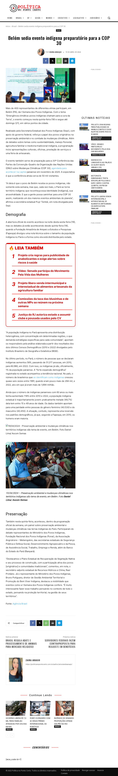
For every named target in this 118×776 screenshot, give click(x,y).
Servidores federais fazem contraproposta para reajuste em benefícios (60, 643)
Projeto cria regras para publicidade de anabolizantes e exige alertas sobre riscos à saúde (43, 259)
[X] (52, 61)
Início (8, 26)
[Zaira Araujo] (41, 52)
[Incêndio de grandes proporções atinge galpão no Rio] (64, 708)
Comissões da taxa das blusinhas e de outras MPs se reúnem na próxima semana (43, 302)
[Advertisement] (98, 89)
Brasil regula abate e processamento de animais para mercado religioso (21, 643)
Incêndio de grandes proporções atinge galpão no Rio (64, 721)
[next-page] (12, 735)
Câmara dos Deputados (97, 138)
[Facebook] (46, 61)
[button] (108, 18)
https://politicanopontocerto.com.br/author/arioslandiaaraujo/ (49, 664)
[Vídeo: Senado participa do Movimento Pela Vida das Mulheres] (84, 146)
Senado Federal (98, 155)
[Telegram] (72, 61)
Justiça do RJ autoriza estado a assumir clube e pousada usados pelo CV (44, 316)
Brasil (14, 26)
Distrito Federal (98, 171)
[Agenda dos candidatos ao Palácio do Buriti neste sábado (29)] (84, 162)
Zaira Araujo (55, 52)
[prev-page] (7, 735)
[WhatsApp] (59, 61)
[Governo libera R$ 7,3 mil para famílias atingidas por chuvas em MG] (16, 708)
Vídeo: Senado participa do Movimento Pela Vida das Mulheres (43, 272)
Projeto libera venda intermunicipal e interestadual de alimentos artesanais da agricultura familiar (45, 286)
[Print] (65, 61)
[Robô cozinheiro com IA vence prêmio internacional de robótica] (40, 708)
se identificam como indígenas (48, 377)
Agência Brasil (20, 603)
